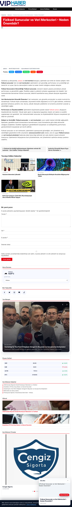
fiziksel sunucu (54, 110)
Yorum (4, 214)
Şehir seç (7, 276)
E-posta (4, 237)
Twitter (11, 72)
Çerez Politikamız (31, 504)
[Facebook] (4, 292)
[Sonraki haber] (66, 304)
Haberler (3, 15)
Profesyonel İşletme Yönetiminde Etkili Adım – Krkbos (18, 392)
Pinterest (39, 72)
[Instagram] (14, 292)
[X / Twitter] (9, 292)
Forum (55, 9)
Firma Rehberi (32, 9)
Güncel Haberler (20, 9)
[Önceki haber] (62, 304)
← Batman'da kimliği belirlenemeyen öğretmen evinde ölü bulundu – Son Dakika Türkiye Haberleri (22, 149)
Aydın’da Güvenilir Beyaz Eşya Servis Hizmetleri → (58, 149)
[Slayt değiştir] (32, 491)
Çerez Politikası (45, 9)
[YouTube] (19, 292)
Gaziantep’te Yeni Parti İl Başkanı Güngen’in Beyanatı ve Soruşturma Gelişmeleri (25, 388)
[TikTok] (24, 292)
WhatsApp (26, 72)
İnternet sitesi (5, 244)
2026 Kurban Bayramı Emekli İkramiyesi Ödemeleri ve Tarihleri (20, 385)
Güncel (10, 15)
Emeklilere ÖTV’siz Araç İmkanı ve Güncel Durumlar (17, 387)
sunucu (20, 81)
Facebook (18, 72)
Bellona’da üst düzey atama (11, 390)
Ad (2, 230)
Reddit (33, 72)
